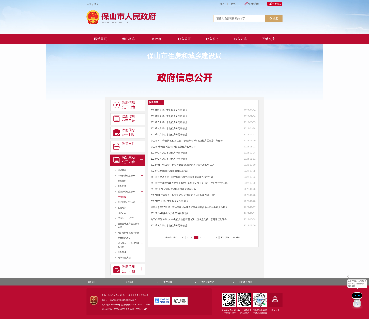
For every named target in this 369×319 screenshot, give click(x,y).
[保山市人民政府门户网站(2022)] (184, 17)
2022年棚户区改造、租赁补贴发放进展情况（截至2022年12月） (184, 165)
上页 (181, 237)
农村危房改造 (124, 238)
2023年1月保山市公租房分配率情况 (169, 159)
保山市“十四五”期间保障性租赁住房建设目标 (173, 189)
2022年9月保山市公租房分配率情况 (169, 225)
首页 (175, 237)
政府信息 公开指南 (128, 105)
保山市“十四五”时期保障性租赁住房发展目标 (173, 146)
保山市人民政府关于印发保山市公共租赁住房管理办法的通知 (182, 177)
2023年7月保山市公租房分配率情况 (169, 110)
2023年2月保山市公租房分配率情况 (169, 152)
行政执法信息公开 (126, 175)
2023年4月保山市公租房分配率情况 (169, 128)
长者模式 (276, 3)
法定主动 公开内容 (128, 160)
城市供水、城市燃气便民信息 (128, 245)
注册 (88, 4)
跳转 (238, 237)
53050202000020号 (140, 304)
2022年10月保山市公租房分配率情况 (169, 213)
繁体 (233, 3)
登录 (96, 4)
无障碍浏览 (253, 3)
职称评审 (122, 213)
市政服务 (122, 252)
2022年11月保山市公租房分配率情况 (169, 201)
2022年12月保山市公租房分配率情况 (169, 171)
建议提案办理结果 (126, 202)
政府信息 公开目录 (128, 118)
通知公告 (122, 181)
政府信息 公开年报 (128, 269)
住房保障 (122, 197)
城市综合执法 (124, 257)
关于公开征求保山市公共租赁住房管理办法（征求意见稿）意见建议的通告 (189, 219)
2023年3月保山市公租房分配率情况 (169, 134)
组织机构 (122, 170)
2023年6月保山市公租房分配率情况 (169, 116)
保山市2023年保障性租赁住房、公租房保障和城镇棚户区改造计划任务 (187, 140)
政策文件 (128, 144)
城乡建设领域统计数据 (128, 232)
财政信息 (122, 186)
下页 (215, 237)
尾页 (222, 237)
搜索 (275, 18)
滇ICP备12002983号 (111, 304)
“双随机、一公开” (126, 218)
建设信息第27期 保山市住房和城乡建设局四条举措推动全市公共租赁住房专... (190, 207)
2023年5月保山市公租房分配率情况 (169, 122)
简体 (222, 3)
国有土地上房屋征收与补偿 (128, 225)
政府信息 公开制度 (128, 132)
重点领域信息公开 (126, 191)
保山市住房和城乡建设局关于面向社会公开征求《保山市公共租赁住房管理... (189, 183)
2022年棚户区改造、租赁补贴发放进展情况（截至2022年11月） (183, 195)
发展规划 (122, 207)
